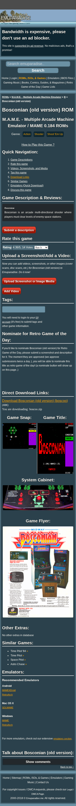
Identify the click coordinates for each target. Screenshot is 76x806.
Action (27, 134)
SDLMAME (7, 707)
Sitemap (16, 777)
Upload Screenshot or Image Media (29, 281)
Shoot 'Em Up (55, 134)
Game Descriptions (22, 159)
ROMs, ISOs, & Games (32, 78)
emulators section (62, 738)
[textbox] (20, 309)
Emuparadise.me (34, 798)
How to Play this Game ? (38, 144)
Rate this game (19, 164)
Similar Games (19, 181)
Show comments (38, 762)
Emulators (53, 78)
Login (14, 78)
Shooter (38, 134)
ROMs (5, 97)
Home (5, 78)
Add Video (11, 291)
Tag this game (19, 172)
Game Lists (48, 86)
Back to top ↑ (67, 767)
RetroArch (7, 694)
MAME (5, 720)
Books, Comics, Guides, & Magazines (43, 82)
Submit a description (19, 230)
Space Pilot (18, 659)
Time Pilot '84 (19, 651)
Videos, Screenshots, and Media (29, 168)
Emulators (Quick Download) (27, 185)
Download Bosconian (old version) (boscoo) (35, 401)
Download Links (20, 177)
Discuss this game (21, 190)
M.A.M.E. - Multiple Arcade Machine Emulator (36, 97)
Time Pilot (17, 655)
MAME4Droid (9, 690)
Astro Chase (19, 664)
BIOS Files (67, 78)
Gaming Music (11, 82)
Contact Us (42, 782)
